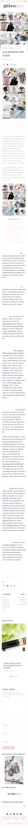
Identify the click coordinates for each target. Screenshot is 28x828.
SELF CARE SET (14, 224)
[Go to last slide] (4, 649)
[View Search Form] (3, 1)
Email (5, 734)
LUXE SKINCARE (9, 231)
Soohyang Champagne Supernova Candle (13, 256)
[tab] (12, 676)
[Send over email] (14, 64)
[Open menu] (24, 1)
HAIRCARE (17, 47)
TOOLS (19, 48)
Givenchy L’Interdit (7, 268)
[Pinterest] (17, 814)
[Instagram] (14, 814)
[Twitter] (10, 814)
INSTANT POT (7, 222)
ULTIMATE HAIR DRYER (14, 234)
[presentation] (14, 642)
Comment (6, 696)
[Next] (24, 649)
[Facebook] (7, 814)
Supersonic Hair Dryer (10, 442)
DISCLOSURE (22, 817)
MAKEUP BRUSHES (18, 222)
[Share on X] (7, 64)
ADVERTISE (15, 817)
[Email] (20, 814)
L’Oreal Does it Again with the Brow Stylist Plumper (13, 665)
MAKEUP (4, 47)
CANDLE (6, 229)
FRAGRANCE (19, 231)
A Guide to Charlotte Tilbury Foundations (21, 599)
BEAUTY (11, 47)
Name (6, 725)
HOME (4, 817)
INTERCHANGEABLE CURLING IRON (13, 227)
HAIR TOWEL (8, 236)
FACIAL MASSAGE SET (17, 229)
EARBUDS (16, 236)
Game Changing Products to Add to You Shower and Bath (6, 602)
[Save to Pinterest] (4, 64)
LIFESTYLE (5, 48)
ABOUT (9, 817)
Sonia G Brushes (10, 545)
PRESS (17, 819)
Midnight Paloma (12, 525)
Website (6, 742)
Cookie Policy (7, 819)
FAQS (23, 819)
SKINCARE (12, 48)
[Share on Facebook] (11, 64)
